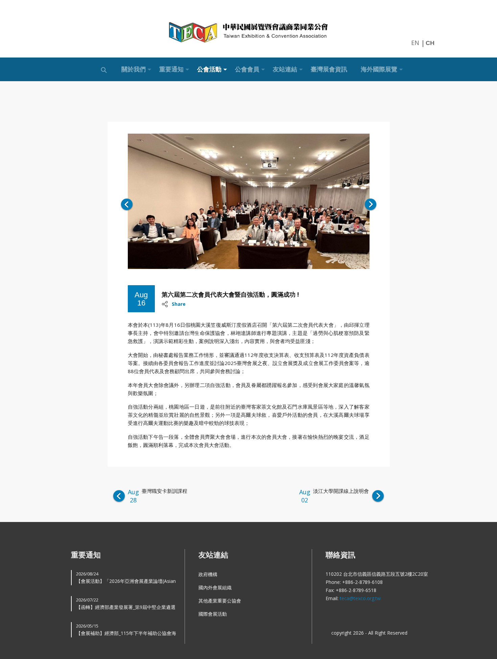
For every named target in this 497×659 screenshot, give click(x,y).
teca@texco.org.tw (360, 598)
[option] (249, 201)
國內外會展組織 (215, 587)
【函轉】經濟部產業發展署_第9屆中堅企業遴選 (125, 603)
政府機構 (207, 574)
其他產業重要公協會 (219, 600)
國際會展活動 (212, 614)
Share (179, 304)
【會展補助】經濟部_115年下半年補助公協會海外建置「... (126, 630)
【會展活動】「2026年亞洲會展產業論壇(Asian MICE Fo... (126, 578)
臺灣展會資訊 (329, 69)
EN (415, 43)
